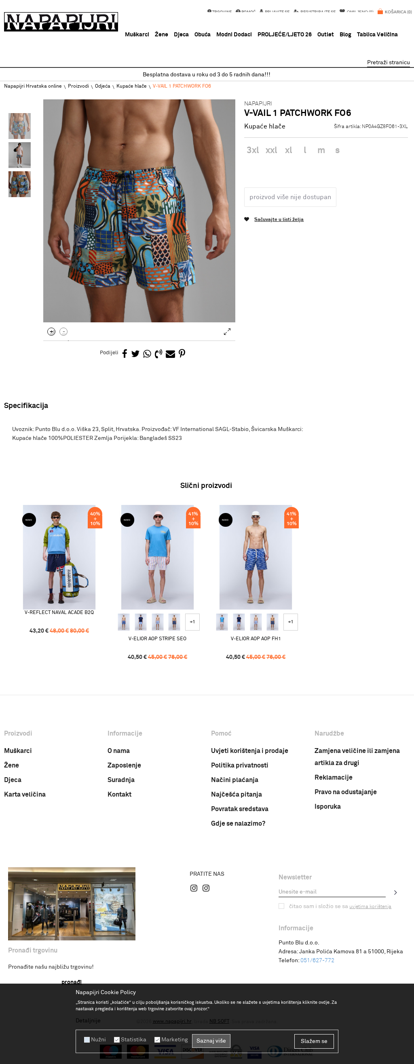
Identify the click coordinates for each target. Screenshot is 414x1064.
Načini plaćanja (234, 780)
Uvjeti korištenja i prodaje (249, 751)
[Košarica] (395, 16)
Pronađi (71, 982)
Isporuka (328, 806)
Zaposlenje (124, 765)
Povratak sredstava (239, 809)
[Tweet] (135, 354)
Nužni (98, 1040)
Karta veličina (25, 794)
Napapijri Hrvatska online (33, 86)
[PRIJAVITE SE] (396, 892)
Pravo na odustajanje (346, 792)
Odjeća (102, 86)
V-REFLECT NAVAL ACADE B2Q (59, 612)
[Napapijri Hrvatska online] (61, 22)
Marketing (174, 1040)
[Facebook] (124, 354)
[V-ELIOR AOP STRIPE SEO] (157, 557)
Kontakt (119, 794)
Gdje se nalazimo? (238, 823)
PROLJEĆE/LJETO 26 (285, 35)
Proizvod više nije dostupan (290, 197)
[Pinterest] (182, 354)
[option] (207, 75)
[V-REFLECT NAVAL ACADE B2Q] (59, 557)
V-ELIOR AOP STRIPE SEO (157, 639)
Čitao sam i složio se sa (340, 906)
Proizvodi (78, 86)
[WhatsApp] (147, 354)
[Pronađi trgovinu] (71, 903)
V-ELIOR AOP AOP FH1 (256, 639)
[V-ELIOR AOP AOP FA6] (157, 622)
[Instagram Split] (206, 887)
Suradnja (121, 780)
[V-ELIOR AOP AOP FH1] (123, 622)
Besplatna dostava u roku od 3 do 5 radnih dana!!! (206, 75)
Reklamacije (334, 777)
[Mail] (170, 354)
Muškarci (18, 751)
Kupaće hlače (131, 86)
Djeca (12, 780)
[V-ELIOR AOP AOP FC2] (140, 622)
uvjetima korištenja (370, 906)
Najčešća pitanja (236, 794)
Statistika (133, 1040)
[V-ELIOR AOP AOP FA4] (174, 622)
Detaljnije (88, 1021)
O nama (119, 751)
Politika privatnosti (239, 765)
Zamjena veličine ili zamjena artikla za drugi (357, 757)
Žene (11, 765)
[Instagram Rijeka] (194, 887)
